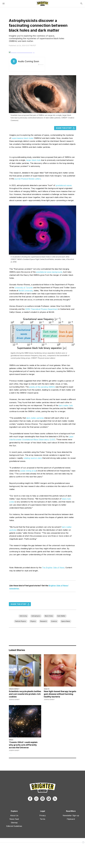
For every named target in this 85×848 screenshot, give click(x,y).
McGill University (26, 290)
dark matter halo (66, 405)
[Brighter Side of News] (42, 3)
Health (46, 689)
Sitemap (14, 822)
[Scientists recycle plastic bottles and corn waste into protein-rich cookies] (25, 670)
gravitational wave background (49, 272)
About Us (14, 815)
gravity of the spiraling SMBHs (42, 387)
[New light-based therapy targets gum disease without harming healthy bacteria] (60, 670)
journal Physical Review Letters (27, 179)
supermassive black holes (22, 138)
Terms (42, 819)
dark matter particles (35, 418)
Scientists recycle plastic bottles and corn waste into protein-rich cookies (25, 694)
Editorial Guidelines (14, 826)
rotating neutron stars (32, 458)
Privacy (42, 815)
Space (11, 740)
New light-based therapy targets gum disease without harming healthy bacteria (60, 694)
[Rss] (55, 798)
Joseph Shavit (14, 750)
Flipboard (71, 819)
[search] (81, 3)
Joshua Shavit (14, 699)
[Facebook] (30, 798)
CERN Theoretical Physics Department (41, 309)
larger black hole (33, 160)
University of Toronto (24, 287)
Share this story (64, 128)
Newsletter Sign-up (71, 815)
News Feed (14, 819)
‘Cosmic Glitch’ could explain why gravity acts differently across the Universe (23, 745)
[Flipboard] (48, 798)
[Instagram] (36, 798)
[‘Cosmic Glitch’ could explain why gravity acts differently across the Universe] (25, 721)
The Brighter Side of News (53, 567)
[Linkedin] (42, 798)
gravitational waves (64, 185)
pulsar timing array (28, 471)
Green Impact (14, 689)
